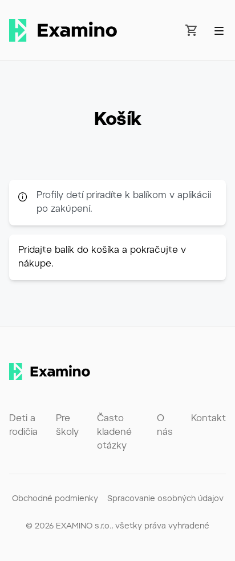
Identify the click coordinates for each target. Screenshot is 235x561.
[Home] (63, 30)
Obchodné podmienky (55, 499)
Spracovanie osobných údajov (165, 499)
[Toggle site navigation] (219, 30)
